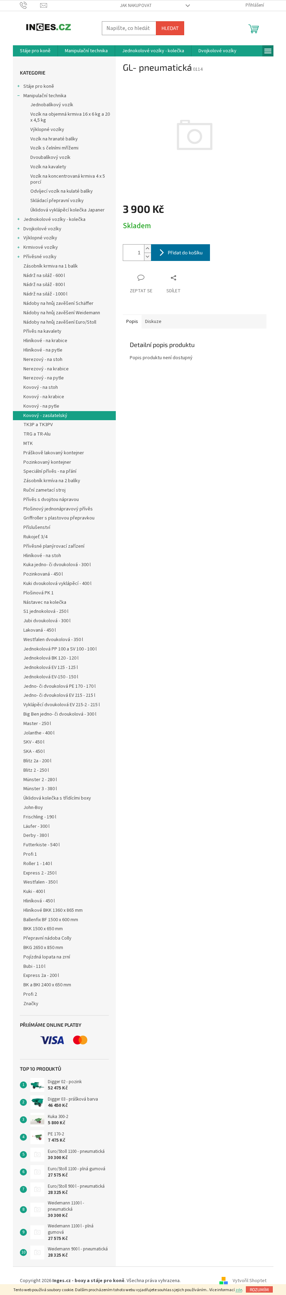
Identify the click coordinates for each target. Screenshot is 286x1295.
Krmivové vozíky (40, 247)
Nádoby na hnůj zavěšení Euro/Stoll (59, 322)
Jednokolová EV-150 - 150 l (50, 676)
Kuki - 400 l (34, 891)
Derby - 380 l (36, 835)
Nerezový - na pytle (43, 378)
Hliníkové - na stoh (42, 555)
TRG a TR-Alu (37, 434)
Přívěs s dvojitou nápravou (51, 499)
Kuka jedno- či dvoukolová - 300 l (57, 564)
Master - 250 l (37, 723)
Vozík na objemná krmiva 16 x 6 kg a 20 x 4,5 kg (70, 117)
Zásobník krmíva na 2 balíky (51, 480)
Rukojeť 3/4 (35, 536)
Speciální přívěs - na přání (49, 471)
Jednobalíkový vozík (51, 104)
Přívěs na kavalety (42, 331)
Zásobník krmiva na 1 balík (50, 266)
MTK (28, 443)
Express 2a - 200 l (41, 975)
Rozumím (259, 1289)
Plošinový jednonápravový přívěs (58, 509)
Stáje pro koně (38, 86)
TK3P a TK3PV (38, 424)
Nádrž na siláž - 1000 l (45, 294)
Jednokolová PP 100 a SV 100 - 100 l (60, 649)
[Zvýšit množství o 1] (147, 249)
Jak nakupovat (136, 5)
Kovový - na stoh (40, 387)
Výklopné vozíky (47, 129)
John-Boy (33, 807)
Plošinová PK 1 (38, 592)
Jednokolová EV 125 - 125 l (50, 667)
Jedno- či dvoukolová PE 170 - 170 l (59, 686)
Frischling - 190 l (39, 817)
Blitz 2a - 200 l (37, 760)
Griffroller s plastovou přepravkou (59, 518)
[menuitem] (35, 50)
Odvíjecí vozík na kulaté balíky (61, 191)
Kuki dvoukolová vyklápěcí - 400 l (57, 583)
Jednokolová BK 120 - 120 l (50, 658)
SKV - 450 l (33, 742)
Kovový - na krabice (43, 396)
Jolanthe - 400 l (38, 733)
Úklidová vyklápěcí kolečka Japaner (67, 210)
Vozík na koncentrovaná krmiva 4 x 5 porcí (67, 179)
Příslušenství (36, 527)
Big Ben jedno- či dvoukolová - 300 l (59, 714)
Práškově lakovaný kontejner (53, 452)
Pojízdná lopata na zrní (46, 957)
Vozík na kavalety (48, 166)
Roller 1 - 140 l (37, 863)
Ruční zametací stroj (44, 490)
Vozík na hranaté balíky (54, 139)
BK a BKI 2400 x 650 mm (47, 984)
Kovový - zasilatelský (45, 415)
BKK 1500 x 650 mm (43, 928)
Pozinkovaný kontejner (47, 462)
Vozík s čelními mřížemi (54, 148)
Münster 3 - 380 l (40, 788)
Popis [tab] (132, 321)
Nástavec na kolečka (44, 602)
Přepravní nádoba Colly (47, 938)
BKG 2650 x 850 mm (43, 947)
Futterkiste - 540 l (41, 844)
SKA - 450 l (34, 751)
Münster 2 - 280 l (40, 779)
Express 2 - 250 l (40, 873)
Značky (30, 1003)
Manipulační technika (44, 95)
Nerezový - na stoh (42, 359)
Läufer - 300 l (36, 826)
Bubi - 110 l (34, 966)
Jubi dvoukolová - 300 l (46, 620)
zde (238, 1290)
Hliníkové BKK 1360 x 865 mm (53, 910)
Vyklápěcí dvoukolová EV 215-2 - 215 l (61, 704)
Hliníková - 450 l (39, 900)
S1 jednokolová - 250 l (45, 611)
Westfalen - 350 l (40, 882)
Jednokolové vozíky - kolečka (54, 219)
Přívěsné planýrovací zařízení (53, 546)
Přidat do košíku (185, 252)
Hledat (170, 28)
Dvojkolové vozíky (42, 228)
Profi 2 (30, 994)
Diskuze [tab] (153, 321)
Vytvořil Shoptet (249, 1280)
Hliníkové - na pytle (42, 350)
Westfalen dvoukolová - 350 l (53, 639)
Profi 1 (30, 854)
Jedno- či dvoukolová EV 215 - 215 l (59, 695)
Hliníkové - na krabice (45, 340)
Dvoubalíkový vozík (50, 157)
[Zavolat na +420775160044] (30, 5)
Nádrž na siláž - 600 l (44, 275)
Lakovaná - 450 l (39, 630)
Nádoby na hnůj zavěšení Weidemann (61, 312)
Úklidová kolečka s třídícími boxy (57, 798)
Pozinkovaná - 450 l (43, 574)
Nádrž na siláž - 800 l (44, 284)
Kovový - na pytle (41, 406)
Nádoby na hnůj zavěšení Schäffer (58, 303)
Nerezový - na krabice (46, 368)
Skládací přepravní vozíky (57, 200)
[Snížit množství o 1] (147, 257)
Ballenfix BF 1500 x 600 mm (50, 919)
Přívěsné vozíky (40, 256)
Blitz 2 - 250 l (36, 770)
